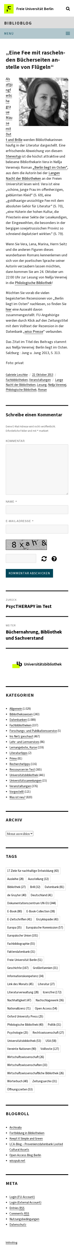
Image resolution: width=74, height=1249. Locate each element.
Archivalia (15, 1127)
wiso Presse (34, 331)
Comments (19, 1214)
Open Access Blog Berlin (25, 1155)
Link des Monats (20, 984)
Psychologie (17, 1033)
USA (50, 1041)
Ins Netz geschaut (21, 736)
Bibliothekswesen (21, 714)
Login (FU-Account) (22, 1197)
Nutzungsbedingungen (24, 1219)
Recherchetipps (19, 764)
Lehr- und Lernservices (24, 742)
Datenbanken (18, 720)
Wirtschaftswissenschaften (27, 1065)
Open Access (46, 1008)
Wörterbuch (17, 1081)
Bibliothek (16, 887)
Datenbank (54, 887)
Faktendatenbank (21, 952)
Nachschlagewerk (50, 1000)
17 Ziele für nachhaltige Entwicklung (33, 871)
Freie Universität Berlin (24, 960)
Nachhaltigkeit (19, 1000)
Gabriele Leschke (17, 375)
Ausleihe (15, 879)
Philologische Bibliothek (33, 282)
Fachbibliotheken (17, 380)
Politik (54, 1025)
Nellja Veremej (57, 385)
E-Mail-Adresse (20, 521)
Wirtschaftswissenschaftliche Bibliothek (35, 1073)
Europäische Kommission (44, 927)
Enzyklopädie (47, 919)
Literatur (46, 984)
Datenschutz (17, 1225)
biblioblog (18, 23)
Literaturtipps (18, 753)
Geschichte (18, 968)
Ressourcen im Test (22, 770)
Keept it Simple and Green (26, 1139)
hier (9, 309)
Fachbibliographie (21, 944)
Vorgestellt (16, 792)
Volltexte (49, 1049)
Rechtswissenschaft (48, 1033)
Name (11, 501)
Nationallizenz (19, 1008)
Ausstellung (38, 879)
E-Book (14, 911)
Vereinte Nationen (21, 1049)
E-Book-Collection (40, 911)
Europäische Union (22, 935)
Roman (42, 390)
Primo (13, 758)
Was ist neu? (17, 797)
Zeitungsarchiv (44, 1081)
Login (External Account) (25, 1202)
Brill (35, 887)
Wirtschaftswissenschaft (25, 1057)
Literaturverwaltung (23, 992)
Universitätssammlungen (25, 781)
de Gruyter (16, 895)
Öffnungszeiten (20, 1089)
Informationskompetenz (25, 976)
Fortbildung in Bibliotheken (26, 1133)
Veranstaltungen (40, 380)
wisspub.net (17, 1161)
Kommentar (15, 441)
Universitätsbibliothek (23, 775)
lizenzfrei (52, 992)
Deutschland (41, 895)
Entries (16, 1208)
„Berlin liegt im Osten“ (50, 167)
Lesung (42, 385)
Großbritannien (45, 968)
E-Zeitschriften (19, 919)
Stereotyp (13, 156)
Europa (14, 927)
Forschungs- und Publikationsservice (33, 731)
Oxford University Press (25, 1016)
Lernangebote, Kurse (23, 747)
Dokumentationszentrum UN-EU (31, 903)
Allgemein (15, 709)
